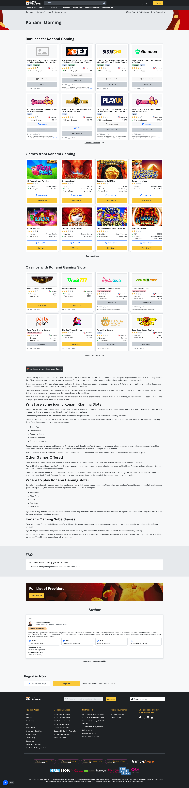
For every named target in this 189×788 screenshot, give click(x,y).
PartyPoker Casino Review (38, 330)
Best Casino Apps (60, 738)
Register (66, 683)
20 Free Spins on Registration (92, 727)
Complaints (30, 721)
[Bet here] (35, 88)
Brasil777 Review (69, 288)
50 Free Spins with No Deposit (93, 714)
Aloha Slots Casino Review (108, 288)
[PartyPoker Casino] (42, 321)
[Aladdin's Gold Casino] (42, 280)
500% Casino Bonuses (62, 714)
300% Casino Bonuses (62, 721)
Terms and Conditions (33, 744)
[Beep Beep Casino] (147, 321)
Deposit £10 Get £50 (61, 728)
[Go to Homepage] (33, 3)
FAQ (27, 724)
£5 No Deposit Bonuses (90, 737)
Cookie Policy (30, 738)
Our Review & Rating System (36, 748)
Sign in (113, 683)
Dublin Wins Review (140, 288)
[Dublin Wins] (147, 280)
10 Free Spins (87, 730)
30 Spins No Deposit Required (93, 717)
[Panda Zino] (112, 321)
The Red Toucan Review (72, 330)
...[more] (89, 88)
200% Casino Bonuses (62, 724)
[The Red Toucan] (77, 321)
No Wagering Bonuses (62, 734)
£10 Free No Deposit (89, 733)
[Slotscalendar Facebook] (141, 717)
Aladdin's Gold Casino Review (39, 288)
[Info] (5, 782)
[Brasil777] (77, 280)
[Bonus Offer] (42, 195)
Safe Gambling (31, 734)
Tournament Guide (117, 714)
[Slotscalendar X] (145, 717)
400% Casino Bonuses (62, 717)
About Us (29, 717)
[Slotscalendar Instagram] (149, 717)
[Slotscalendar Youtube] (153, 717)
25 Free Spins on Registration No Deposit (93, 722)
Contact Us (30, 741)
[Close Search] (103, 3)
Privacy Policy (31, 728)
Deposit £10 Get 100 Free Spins (65, 731)
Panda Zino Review (105, 330)
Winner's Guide (115, 717)
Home (28, 714)
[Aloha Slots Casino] (112, 280)
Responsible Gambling (34, 731)
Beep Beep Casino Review (143, 330)
